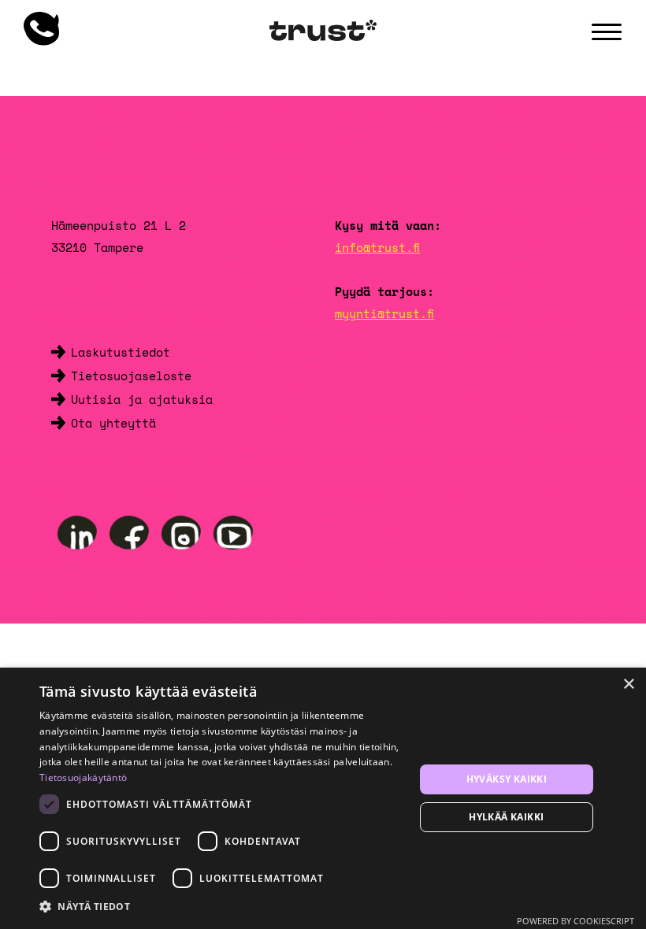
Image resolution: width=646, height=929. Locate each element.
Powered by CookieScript (575, 921)
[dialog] (323, 798)
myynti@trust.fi (384, 313)
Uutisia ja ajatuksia (142, 399)
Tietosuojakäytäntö (83, 777)
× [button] (628, 684)
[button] (221, 907)
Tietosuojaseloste (131, 375)
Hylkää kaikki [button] (506, 817)
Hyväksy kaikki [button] (507, 779)
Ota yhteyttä (113, 422)
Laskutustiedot (120, 352)
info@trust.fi (377, 247)
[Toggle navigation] (606, 32)
